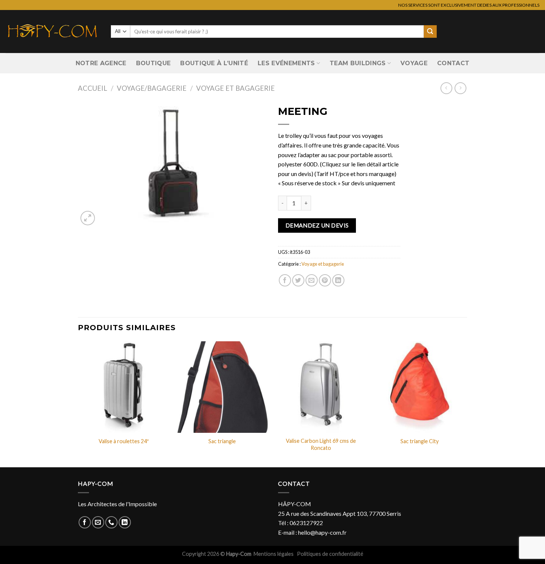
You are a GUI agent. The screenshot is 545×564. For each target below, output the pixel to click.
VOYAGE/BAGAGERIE (151, 88)
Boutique (153, 63)
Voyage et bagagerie (235, 88)
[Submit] (430, 31)
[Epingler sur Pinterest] (325, 280)
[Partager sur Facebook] (285, 280)
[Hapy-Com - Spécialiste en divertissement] (53, 31)
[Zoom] (87, 218)
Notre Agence (101, 63)
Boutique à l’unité (214, 63)
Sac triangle (222, 441)
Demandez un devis (317, 225)
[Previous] (78, 404)
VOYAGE (413, 63)
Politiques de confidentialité (330, 554)
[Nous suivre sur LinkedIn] (125, 522)
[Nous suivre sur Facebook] (85, 522)
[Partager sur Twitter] (298, 280)
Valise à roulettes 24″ (124, 441)
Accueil (92, 88)
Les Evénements (286, 63)
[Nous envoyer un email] (98, 522)
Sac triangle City (419, 441)
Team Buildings (358, 63)
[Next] (464, 404)
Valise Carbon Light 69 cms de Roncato (321, 444)
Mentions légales (274, 554)
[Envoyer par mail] (311, 280)
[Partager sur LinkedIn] (338, 280)
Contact (453, 63)
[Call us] (111, 522)
